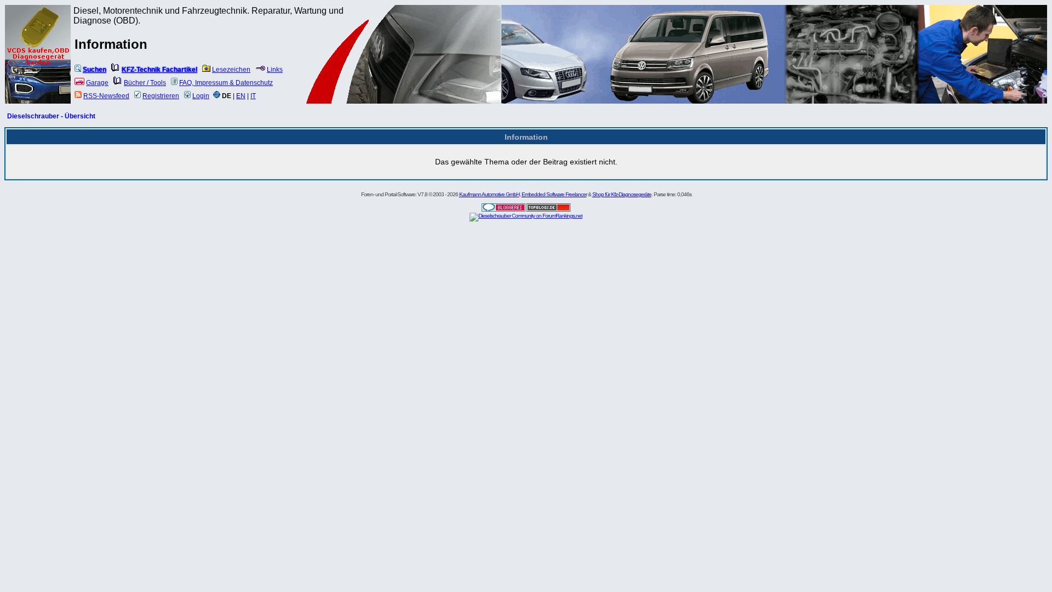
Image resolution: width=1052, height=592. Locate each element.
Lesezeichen (231, 69)
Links (275, 69)
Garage (97, 83)
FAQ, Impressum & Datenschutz (226, 83)
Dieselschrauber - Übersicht (51, 116)
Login (200, 96)
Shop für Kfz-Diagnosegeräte (621, 194)
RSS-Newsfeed (106, 96)
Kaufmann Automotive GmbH (489, 194)
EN (240, 96)
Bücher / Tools (145, 83)
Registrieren (160, 96)
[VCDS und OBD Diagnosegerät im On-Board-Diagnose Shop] (38, 68)
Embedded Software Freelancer (554, 194)
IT (253, 96)
